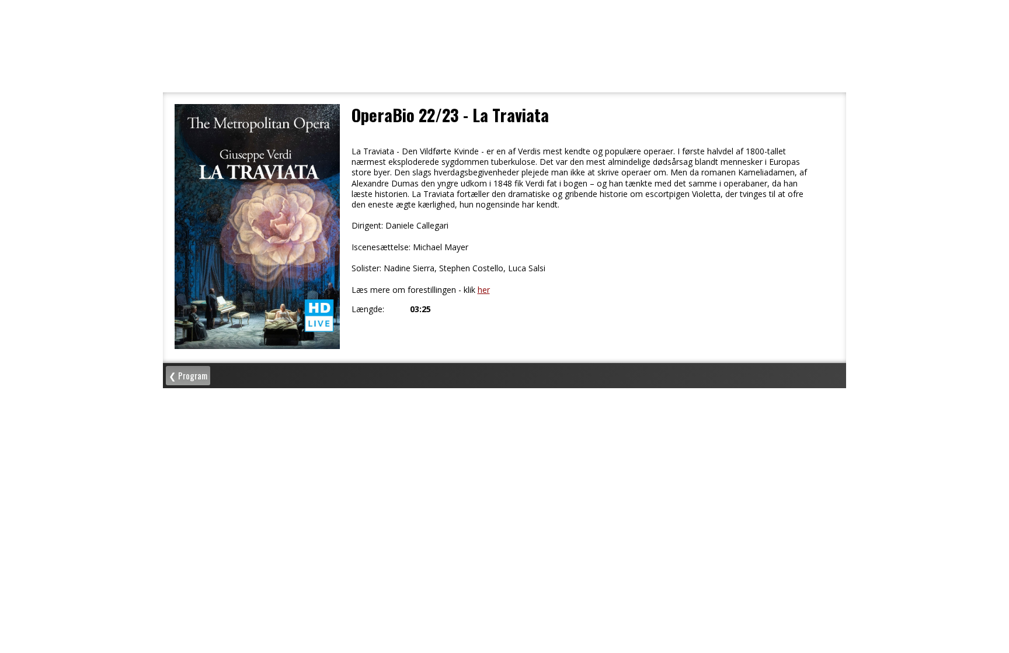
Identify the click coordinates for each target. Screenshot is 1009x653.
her (484, 289)
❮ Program (188, 375)
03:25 (420, 309)
